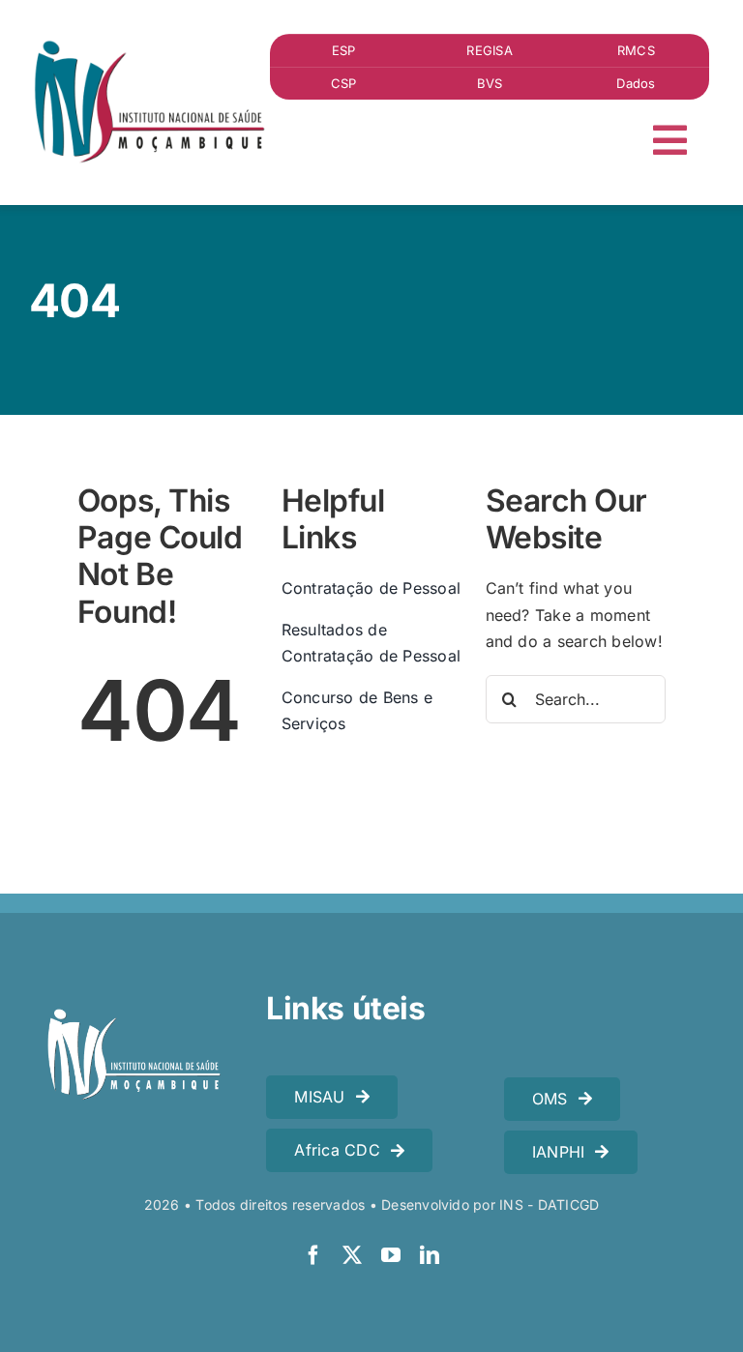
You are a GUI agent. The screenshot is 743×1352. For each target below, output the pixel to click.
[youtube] (391, 1255)
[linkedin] (429, 1255)
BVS (490, 83)
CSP (344, 83)
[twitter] (352, 1255)
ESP (344, 50)
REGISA (489, 50)
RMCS (636, 50)
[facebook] (313, 1255)
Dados (635, 83)
